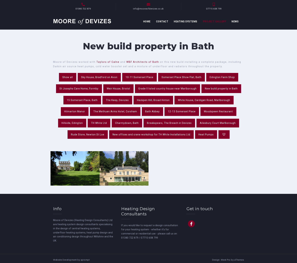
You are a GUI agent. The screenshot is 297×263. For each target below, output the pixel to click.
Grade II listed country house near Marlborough (167, 88)
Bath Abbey (152, 111)
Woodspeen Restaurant (218, 111)
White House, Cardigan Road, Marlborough (204, 100)
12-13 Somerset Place (182, 111)
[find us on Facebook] (191, 223)
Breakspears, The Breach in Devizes (169, 123)
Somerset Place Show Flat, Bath (181, 77)
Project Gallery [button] (214, 21)
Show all (67, 77)
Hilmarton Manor (74, 111)
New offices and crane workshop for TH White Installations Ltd (151, 134)
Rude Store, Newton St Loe (87, 134)
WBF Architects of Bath (142, 62)
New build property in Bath (221, 88)
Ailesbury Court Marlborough (218, 123)
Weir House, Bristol (118, 88)
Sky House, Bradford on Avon (99, 77)
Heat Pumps (206, 134)
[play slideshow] (224, 134)
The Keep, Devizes (117, 100)
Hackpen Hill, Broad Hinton (153, 100)
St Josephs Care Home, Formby (78, 88)
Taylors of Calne (107, 62)
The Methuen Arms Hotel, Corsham (115, 111)
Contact (162, 21)
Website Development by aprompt (71, 260)
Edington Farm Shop (222, 77)
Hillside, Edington (72, 123)
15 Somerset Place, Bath (82, 100)
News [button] (235, 21)
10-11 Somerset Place (139, 77)
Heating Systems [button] (185, 21)
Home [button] (147, 21)
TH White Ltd (99, 123)
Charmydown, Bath (127, 123)
